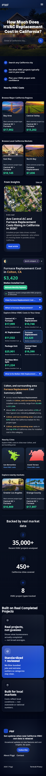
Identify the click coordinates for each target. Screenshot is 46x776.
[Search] (40, 40)
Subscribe (23, 750)
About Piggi (9, 755)
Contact (20, 755)
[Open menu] (42, 4)
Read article (13, 246)
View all (39, 182)
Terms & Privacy (36, 767)
